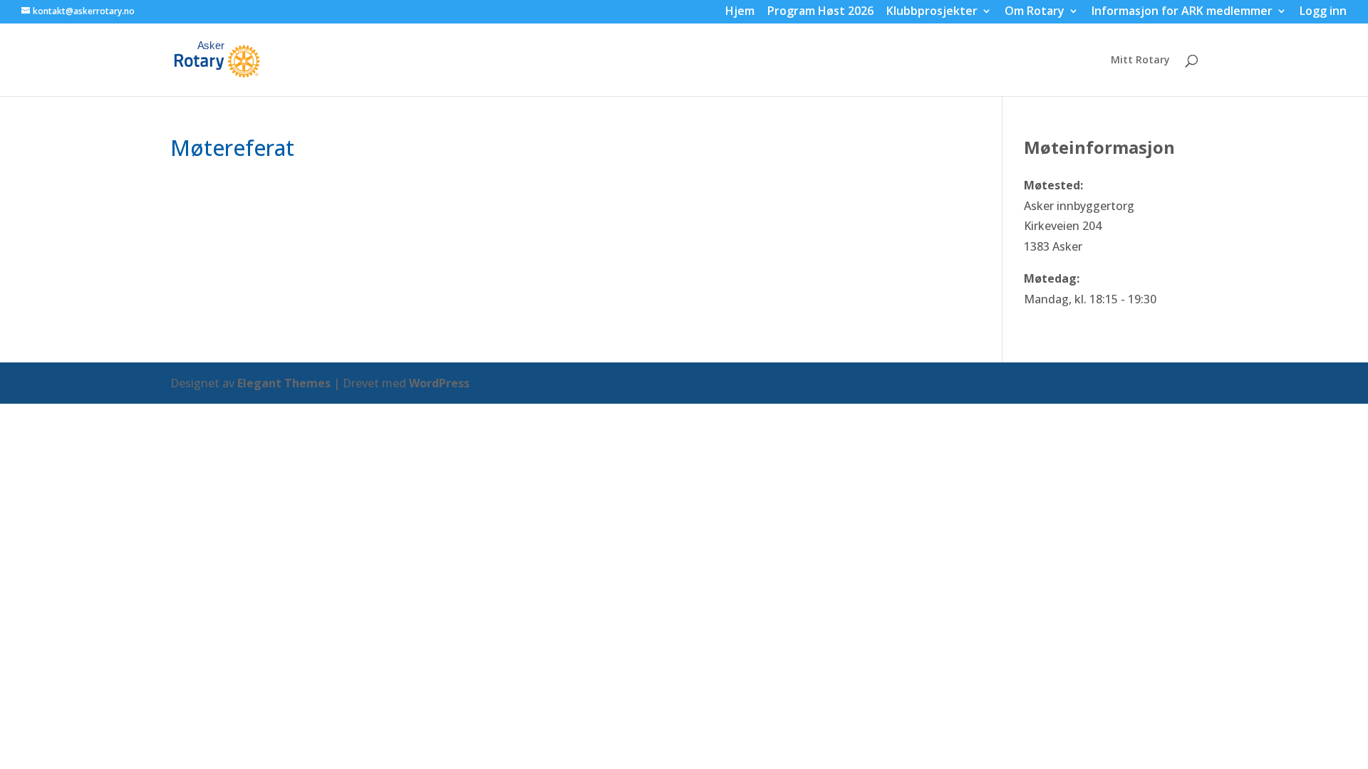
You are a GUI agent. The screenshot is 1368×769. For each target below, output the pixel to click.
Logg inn (1323, 12)
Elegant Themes (284, 383)
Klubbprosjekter (932, 12)
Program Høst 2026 (820, 12)
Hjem (740, 12)
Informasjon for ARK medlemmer (1182, 12)
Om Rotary (1034, 12)
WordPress (439, 383)
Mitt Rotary (1140, 60)
